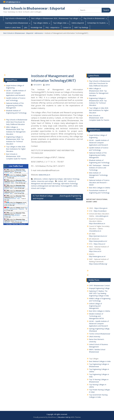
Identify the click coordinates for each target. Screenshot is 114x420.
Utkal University (94, 336)
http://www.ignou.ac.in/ (97, 256)
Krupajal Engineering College (99, 288)
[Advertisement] (57, 52)
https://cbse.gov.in (100, 208)
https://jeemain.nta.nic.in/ (98, 236)
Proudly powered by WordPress (44, 417)
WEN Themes (76, 417)
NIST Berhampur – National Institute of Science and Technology (99, 167)
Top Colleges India (59, 23)
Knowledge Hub (36, 27)
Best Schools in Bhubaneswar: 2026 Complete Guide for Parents (99, 117)
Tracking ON (22, 224)
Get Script (9, 224)
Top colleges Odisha (40, 23)
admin (47, 85)
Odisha (33, 181)
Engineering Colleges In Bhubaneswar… (15, 203)
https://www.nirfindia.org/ (98, 264)
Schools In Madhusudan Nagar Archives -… (13, 215)
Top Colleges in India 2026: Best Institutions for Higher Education (99, 110)
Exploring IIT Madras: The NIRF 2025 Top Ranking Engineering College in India (99, 293)
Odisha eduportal (77, 23)
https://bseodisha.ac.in (97, 223)
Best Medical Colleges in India (100, 361)
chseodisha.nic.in (95, 231)
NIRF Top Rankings (81, 27)
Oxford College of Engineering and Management (95, 306)
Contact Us (67, 27)
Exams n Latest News (13, 27)
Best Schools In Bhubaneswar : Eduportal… (16, 208)
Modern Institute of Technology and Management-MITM (96, 316)
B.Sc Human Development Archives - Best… (12, 198)
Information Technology (69, 183)
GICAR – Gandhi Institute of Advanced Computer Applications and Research (99, 142)
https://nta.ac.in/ (99, 244)
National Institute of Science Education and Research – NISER (99, 182)
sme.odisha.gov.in (102, 216)
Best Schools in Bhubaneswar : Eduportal (34, 8)
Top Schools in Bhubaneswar (15, 18)
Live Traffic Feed (16, 166)
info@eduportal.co (13, 2)
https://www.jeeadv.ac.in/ (98, 241)
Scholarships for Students (96, 23)
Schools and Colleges (38, 188)
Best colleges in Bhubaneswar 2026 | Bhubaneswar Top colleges (54, 18)
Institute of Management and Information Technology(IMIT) (51, 186)
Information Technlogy (71, 179)
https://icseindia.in (100, 211)
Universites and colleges (45, 181)
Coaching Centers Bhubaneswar (16, 23)
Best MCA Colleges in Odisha (99, 188)
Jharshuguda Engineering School (70, 197)
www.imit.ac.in (44, 175)
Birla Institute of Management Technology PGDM (98, 175)
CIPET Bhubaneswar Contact (99, 285)
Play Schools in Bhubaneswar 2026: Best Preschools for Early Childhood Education (99, 83)
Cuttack (45, 179)
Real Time (15, 224)
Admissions (39, 33)
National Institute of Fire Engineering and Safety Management (98, 155)
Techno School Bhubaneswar (99, 334)
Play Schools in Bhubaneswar (94, 18)
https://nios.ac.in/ (95, 251)
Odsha (75, 186)
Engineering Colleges (56, 179)
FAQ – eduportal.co (52, 27)
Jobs (25, 27)
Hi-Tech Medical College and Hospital (43, 197)
